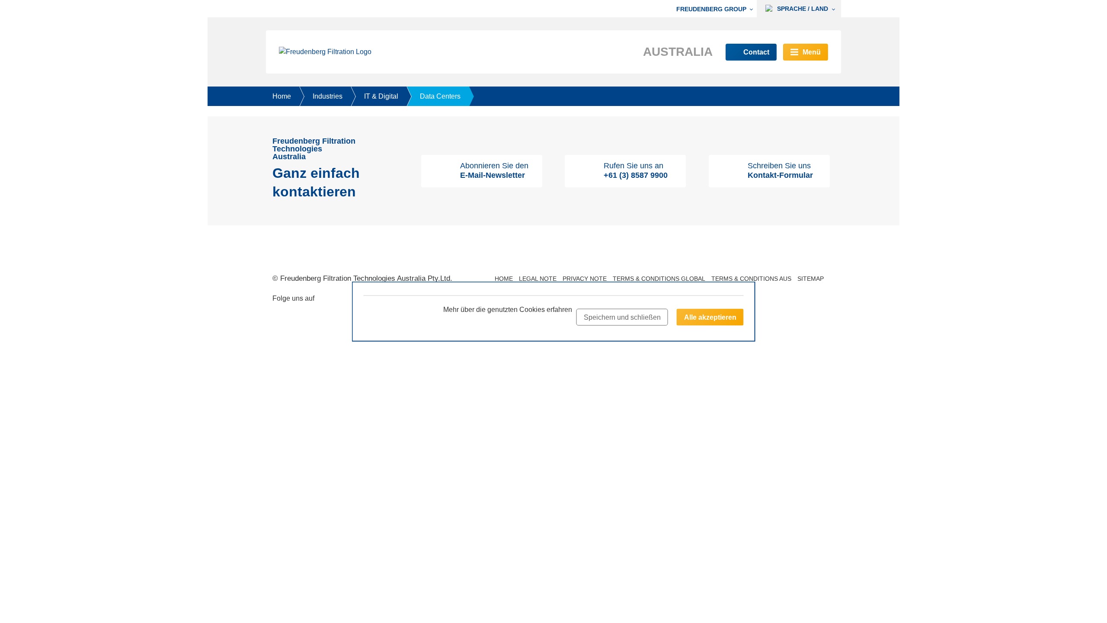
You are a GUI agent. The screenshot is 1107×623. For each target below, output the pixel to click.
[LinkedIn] (343, 299)
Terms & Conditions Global (659, 279)
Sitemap (810, 279)
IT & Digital (381, 96)
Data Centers (440, 96)
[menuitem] (716, 9)
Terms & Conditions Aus (751, 279)
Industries (327, 96)
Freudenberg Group (711, 9)
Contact (756, 52)
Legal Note (538, 279)
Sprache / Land (801, 8)
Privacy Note (585, 279)
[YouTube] (327, 299)
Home (281, 96)
